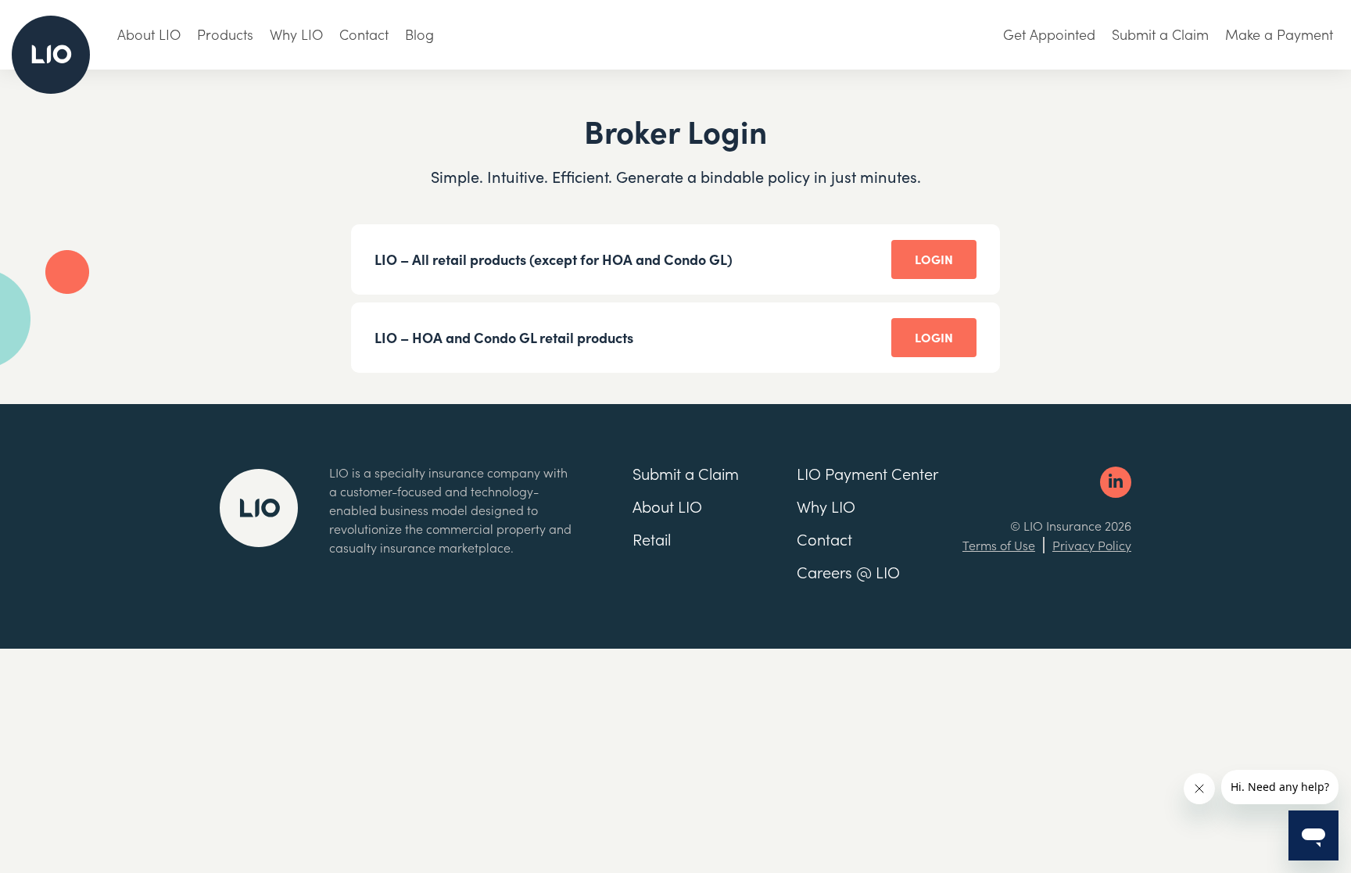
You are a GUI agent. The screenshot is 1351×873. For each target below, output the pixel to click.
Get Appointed (1049, 34)
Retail (651, 538)
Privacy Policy (1091, 544)
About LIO (149, 34)
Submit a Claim (1160, 34)
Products (225, 34)
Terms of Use (998, 544)
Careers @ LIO (848, 571)
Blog (419, 34)
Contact (364, 34)
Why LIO (296, 34)
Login (934, 258)
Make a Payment (1279, 34)
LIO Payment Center (867, 473)
